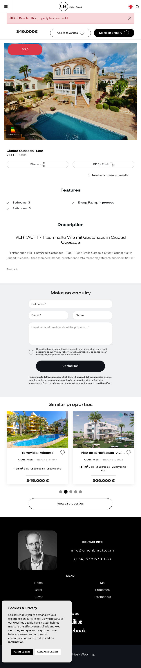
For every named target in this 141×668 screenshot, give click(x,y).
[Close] (129, 18)
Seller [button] (38, 590)
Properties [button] (102, 590)
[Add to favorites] (62, 452)
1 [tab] (60, 491)
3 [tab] (70, 492)
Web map (88, 654)
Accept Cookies (22, 651)
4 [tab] (75, 491)
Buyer (38, 597)
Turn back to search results (109, 175)
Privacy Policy (60, 351)
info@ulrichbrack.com (92, 550)
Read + (11, 269)
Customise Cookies (47, 651)
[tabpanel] (37, 447)
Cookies (72, 654)
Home (38, 582)
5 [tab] (80, 491)
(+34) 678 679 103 (92, 559)
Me (102, 582)
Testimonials (102, 597)
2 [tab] (65, 491)
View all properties (70, 503)
